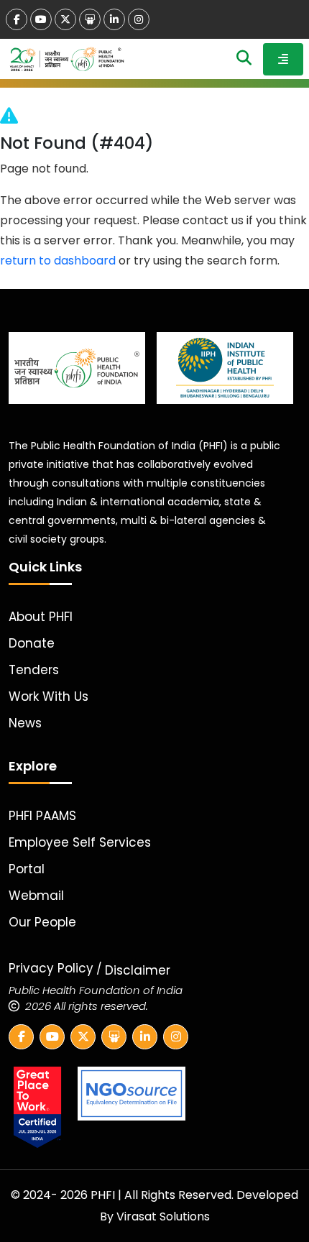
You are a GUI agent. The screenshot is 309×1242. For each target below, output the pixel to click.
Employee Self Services (80, 842)
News (25, 723)
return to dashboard (58, 260)
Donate (32, 643)
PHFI (104, 1195)
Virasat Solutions (163, 1216)
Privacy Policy (51, 968)
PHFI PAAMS (42, 815)
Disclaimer (137, 970)
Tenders (34, 669)
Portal (27, 869)
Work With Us (48, 696)
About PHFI (41, 616)
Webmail (36, 895)
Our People (42, 922)
